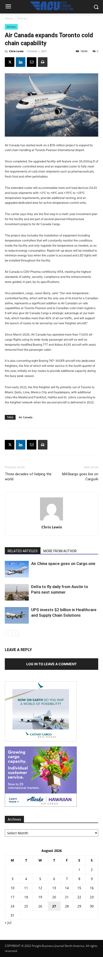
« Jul (8, 922)
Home (9, 18)
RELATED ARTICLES (23, 551)
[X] (9, 62)
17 (12, 897)
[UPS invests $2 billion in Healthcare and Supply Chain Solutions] (17, 615)
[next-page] (15, 633)
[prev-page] (8, 633)
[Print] (42, 62)
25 (26, 906)
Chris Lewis (16, 51)
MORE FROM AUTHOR (60, 551)
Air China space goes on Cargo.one (63, 563)
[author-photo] (51, 520)
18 (26, 897)
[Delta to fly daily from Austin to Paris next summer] (17, 592)
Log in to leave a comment (51, 664)
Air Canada (25, 417)
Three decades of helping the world (28, 476)
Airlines (22, 18)
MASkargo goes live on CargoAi (80, 476)
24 (12, 906)
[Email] (31, 62)
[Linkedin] (20, 62)
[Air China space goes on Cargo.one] (17, 569)
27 (54, 906)
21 (67, 897)
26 (40, 906)
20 (54, 897)
